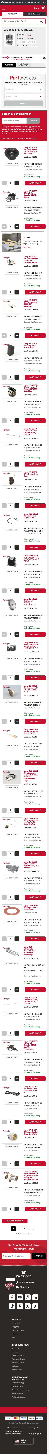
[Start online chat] (10, 1284)
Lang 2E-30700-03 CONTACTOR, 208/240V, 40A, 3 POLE (31, 558)
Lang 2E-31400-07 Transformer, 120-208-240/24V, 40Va (31, 260)
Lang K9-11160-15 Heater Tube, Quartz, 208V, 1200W (31, 432)
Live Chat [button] (25, 1287)
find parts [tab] (12, 14)
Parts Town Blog (18, 1362)
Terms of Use (12, 1428)
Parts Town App (18, 1383)
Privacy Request (34, 1434)
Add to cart (35, 183)
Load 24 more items (14, 1221)
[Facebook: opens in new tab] (12, 1297)
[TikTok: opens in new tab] (12, 1306)
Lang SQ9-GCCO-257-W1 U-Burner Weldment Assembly (29, 951)
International (17, 1370)
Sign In (36, 8)
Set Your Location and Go (21, 59)
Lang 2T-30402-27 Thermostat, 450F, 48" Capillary (31, 303)
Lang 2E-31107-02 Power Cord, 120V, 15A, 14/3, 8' (30, 1090)
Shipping (15, 1327)
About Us (15, 1348)
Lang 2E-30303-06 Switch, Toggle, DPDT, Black (31, 194)
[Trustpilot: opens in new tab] (35, 1306)
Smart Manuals (17, 1393)
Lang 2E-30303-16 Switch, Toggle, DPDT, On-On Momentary (31, 1045)
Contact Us (16, 1323)
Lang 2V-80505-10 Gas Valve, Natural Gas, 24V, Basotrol (31, 865)
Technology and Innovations (20, 1378)
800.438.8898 (26, 1282)
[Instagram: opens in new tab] (28, 1297)
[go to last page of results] (34, 1228)
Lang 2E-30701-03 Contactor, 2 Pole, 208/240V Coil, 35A (31, 388)
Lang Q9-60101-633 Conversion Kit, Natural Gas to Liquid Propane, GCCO (31, 1176)
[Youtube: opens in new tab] (20, 1297)
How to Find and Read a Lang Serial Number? (19, 138)
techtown (15, 1366)
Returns (15, 1334)
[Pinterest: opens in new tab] (20, 1306)
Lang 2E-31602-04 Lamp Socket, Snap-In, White (31, 1132)
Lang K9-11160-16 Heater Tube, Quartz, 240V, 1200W (31, 1001)
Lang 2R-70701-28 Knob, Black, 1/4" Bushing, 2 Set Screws (31, 150)
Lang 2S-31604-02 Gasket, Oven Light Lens (31, 907)
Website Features (18, 1397)
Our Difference (17, 1355)
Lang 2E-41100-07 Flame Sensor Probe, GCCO (31, 731)
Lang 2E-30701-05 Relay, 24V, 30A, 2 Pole (31, 346)
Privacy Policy (34, 1428)
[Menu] (3, 8)
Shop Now (26, 247)
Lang (29, 35)
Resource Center (18, 1359)
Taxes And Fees (18, 1330)
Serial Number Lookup (20, 1390)
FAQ (13, 1337)
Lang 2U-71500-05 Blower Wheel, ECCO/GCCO (31, 602)
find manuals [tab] (34, 14)
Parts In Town (17, 1386)
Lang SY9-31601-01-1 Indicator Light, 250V (31, 516)
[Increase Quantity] (17, 183)
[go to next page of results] (29, 1228)
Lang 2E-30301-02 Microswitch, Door (31, 474)
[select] (24, 1441)
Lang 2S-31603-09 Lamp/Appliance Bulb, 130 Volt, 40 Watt (31, 821)
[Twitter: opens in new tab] (28, 1306)
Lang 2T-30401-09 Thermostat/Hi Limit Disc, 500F (31, 689)
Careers (15, 1352)
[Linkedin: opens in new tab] (35, 1297)
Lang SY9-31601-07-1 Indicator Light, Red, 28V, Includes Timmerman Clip (31, 776)
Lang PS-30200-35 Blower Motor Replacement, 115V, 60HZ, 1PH (31, 645)
